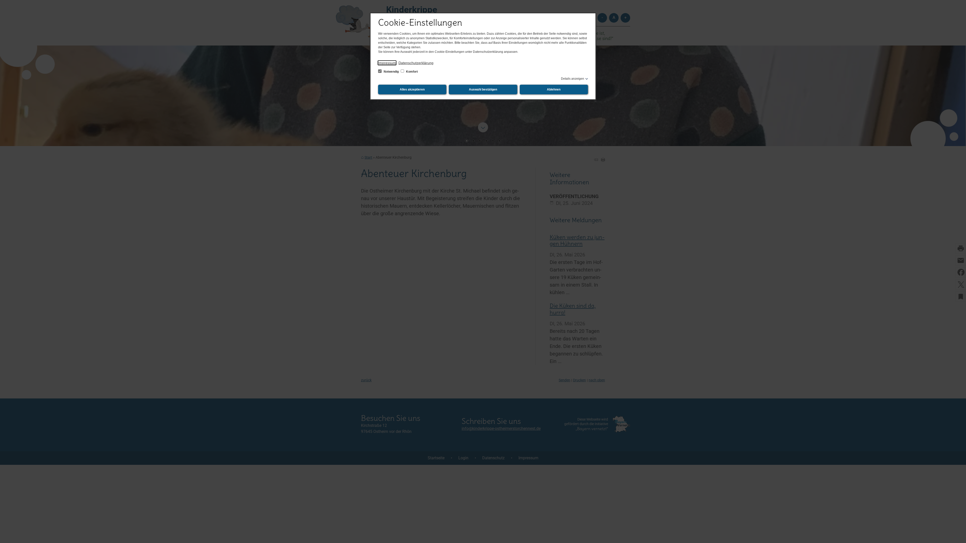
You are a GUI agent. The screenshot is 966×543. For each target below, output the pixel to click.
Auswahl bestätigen (483, 89)
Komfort (411, 71)
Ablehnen (553, 89)
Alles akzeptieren (412, 89)
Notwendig (391, 71)
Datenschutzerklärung (415, 63)
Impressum (387, 63)
